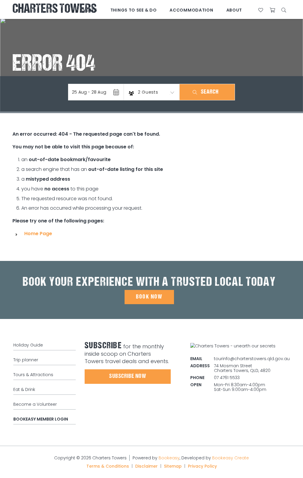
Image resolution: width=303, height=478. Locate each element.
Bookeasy (169, 458)
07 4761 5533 (227, 378)
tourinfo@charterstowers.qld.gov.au (252, 359)
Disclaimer (146, 466)
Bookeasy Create (230, 458)
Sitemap (173, 466)
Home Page (38, 233)
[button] (96, 92)
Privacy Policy (202, 466)
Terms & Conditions (107, 466)
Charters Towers (54, 9)
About (234, 10)
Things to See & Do (133, 10)
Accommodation (191, 10)
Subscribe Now (127, 376)
